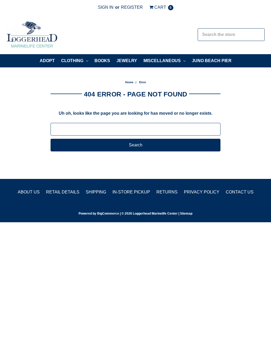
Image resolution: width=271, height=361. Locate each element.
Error (142, 82)
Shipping (96, 192)
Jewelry (126, 60)
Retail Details (62, 192)
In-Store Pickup (131, 192)
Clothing (72, 60)
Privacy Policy (201, 192)
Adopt (47, 60)
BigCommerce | (109, 213)
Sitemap (185, 213)
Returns (167, 192)
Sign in (106, 7)
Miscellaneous (162, 60)
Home (129, 82)
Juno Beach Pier (212, 60)
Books (102, 60)
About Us (29, 192)
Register (132, 7)
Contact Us (240, 192)
